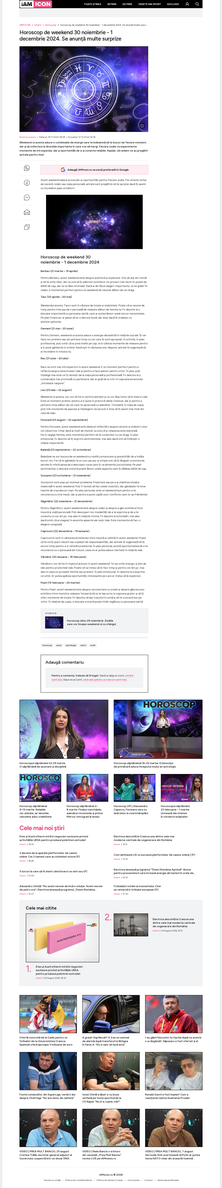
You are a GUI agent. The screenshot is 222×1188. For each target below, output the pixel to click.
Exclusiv (173, 4)
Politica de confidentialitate (78, 1180)
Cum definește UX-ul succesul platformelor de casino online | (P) (158, 857)
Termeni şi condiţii (52, 1180)
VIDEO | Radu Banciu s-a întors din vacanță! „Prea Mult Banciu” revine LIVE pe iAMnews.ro (111, 1134)
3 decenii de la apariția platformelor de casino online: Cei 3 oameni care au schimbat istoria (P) (63, 857)
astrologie (71, 645)
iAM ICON (25, 25)
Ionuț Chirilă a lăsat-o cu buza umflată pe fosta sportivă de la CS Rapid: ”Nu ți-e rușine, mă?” (111, 1077)
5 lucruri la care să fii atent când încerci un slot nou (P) (63, 873)
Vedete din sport (149, 4)
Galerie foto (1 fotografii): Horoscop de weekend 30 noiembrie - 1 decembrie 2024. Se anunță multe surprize (83, 89)
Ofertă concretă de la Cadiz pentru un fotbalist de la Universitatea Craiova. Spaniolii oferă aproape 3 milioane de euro (48, 1020)
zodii (92, 645)
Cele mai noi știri (41, 828)
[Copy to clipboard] (26, 227)
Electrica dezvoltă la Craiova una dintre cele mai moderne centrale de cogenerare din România (158, 840)
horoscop (47, 645)
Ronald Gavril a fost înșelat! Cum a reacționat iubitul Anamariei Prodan (174, 1077)
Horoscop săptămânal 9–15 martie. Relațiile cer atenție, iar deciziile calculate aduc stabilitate (40, 796)
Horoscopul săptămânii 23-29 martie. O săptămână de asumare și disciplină (63, 734)
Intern (112, 4)
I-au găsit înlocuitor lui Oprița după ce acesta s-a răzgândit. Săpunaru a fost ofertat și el (174, 1020)
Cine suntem (134, 1180)
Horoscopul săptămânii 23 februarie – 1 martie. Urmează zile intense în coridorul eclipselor (182, 796)
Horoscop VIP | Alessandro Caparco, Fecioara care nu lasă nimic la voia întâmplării (134, 796)
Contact (148, 1180)
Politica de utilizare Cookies (110, 1180)
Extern (127, 4)
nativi (83, 645)
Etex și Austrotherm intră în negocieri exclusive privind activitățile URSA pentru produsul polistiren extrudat (63, 840)
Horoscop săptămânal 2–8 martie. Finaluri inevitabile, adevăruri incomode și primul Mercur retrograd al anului (87, 796)
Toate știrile (92, 4)
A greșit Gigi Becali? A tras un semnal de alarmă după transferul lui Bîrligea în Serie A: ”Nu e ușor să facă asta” (111, 1020)
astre (59, 645)
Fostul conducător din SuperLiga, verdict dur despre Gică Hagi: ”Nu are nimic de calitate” (48, 1077)
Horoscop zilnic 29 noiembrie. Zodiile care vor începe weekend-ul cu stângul (94, 622)
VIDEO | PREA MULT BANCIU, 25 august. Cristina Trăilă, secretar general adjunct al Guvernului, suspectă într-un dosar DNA (48, 1134)
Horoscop (50, 25)
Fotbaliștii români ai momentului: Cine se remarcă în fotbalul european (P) (158, 890)
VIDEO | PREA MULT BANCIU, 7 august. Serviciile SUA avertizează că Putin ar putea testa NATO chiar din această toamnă (174, 1134)
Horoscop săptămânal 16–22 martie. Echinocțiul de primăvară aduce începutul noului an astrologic (158, 734)
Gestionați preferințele (168, 1180)
